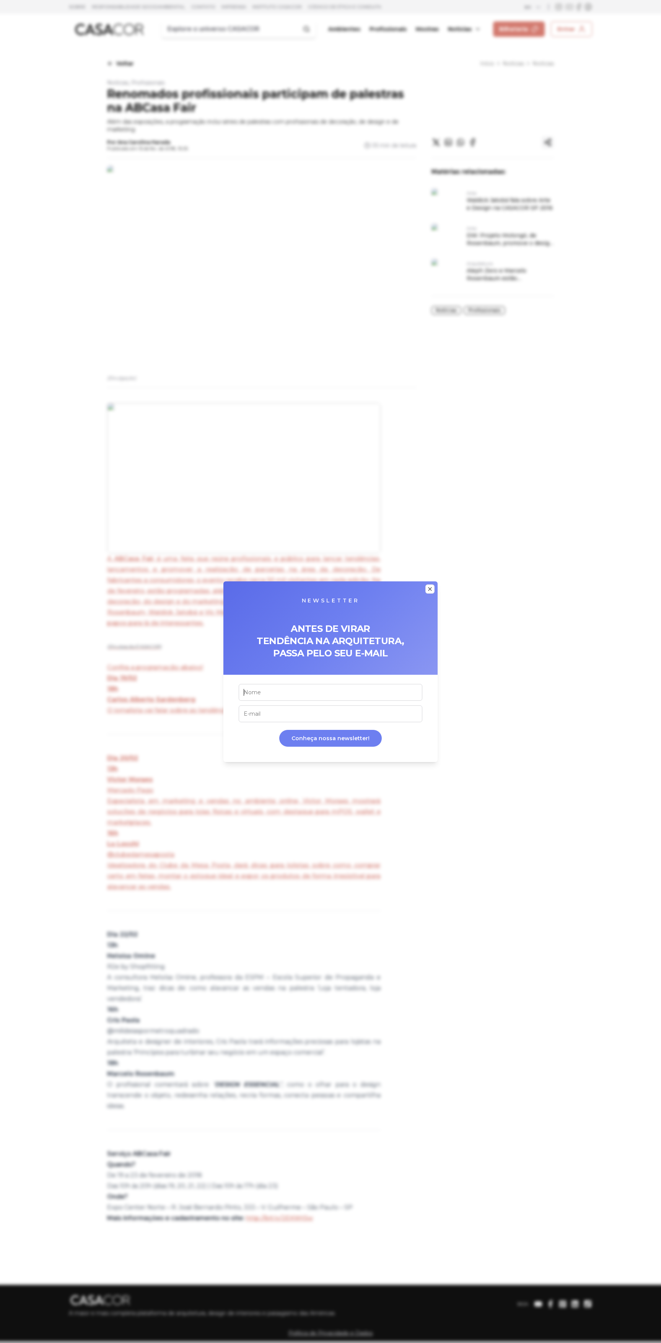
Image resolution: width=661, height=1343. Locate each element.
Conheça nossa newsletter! (330, 738)
